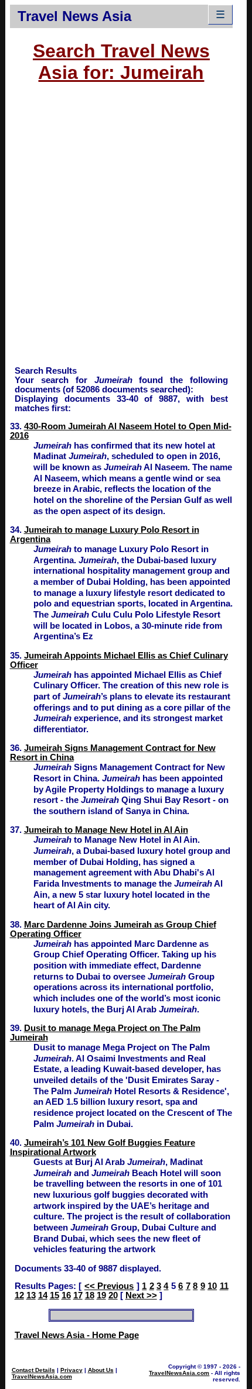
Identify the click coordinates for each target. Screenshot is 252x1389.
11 (224, 1286)
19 (101, 1295)
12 (19, 1295)
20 (113, 1295)
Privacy (71, 1370)
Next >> (141, 1295)
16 (66, 1295)
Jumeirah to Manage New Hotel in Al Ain (106, 830)
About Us (101, 1370)
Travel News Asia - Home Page (77, 1335)
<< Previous (109, 1286)
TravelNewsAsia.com (42, 1376)
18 (89, 1295)
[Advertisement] (126, 230)
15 (54, 1295)
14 (42, 1295)
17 (78, 1295)
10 (212, 1286)
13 (31, 1295)
